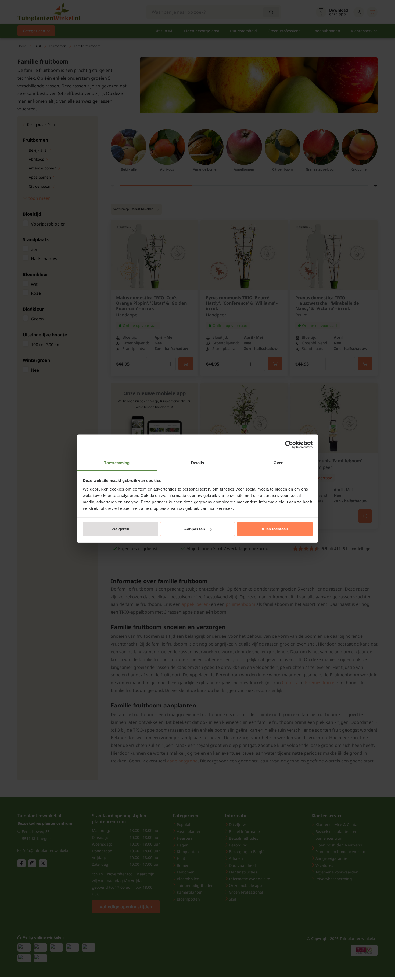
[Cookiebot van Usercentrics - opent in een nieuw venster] (289, 445)
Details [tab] (197, 462)
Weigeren (120, 529)
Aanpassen (194, 529)
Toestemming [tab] (117, 462)
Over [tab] (278, 462)
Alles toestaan (274, 529)
